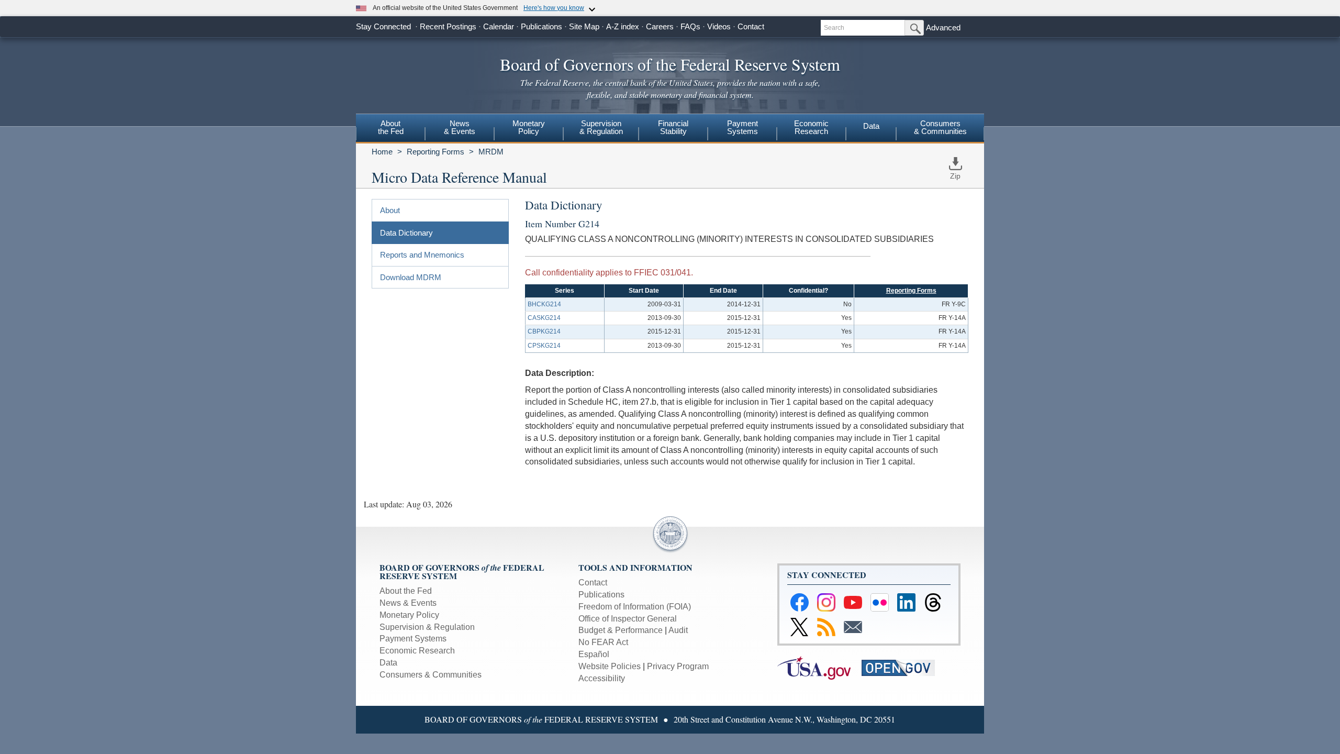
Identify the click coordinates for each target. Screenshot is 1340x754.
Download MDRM (410, 277)
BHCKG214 (544, 304)
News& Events (459, 127)
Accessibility (601, 678)
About (390, 210)
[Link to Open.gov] (903, 667)
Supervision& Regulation (601, 127)
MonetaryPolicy (528, 127)
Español (593, 654)
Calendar (498, 26)
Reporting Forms (435, 151)
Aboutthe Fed (391, 127)
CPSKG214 (544, 345)
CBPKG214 (544, 331)
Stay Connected (383, 26)
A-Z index (622, 26)
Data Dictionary (406, 232)
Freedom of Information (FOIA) (634, 606)
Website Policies (609, 666)
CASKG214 (544, 317)
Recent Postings (448, 26)
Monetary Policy (409, 615)
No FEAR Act (603, 642)
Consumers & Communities (940, 127)
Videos (719, 26)
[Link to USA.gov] (819, 667)
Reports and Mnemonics (422, 254)
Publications (541, 26)
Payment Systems (412, 638)
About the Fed (405, 590)
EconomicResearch (811, 127)
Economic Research (417, 650)
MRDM (491, 151)
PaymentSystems (742, 127)
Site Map (584, 26)
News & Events (408, 602)
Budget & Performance (620, 630)
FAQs (690, 26)
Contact (751, 26)
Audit (678, 630)
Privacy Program (678, 666)
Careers (660, 26)
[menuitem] (390, 128)
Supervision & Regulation (427, 627)
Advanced (943, 27)
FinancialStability (673, 127)
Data (871, 125)
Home (382, 151)
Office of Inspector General (627, 618)
